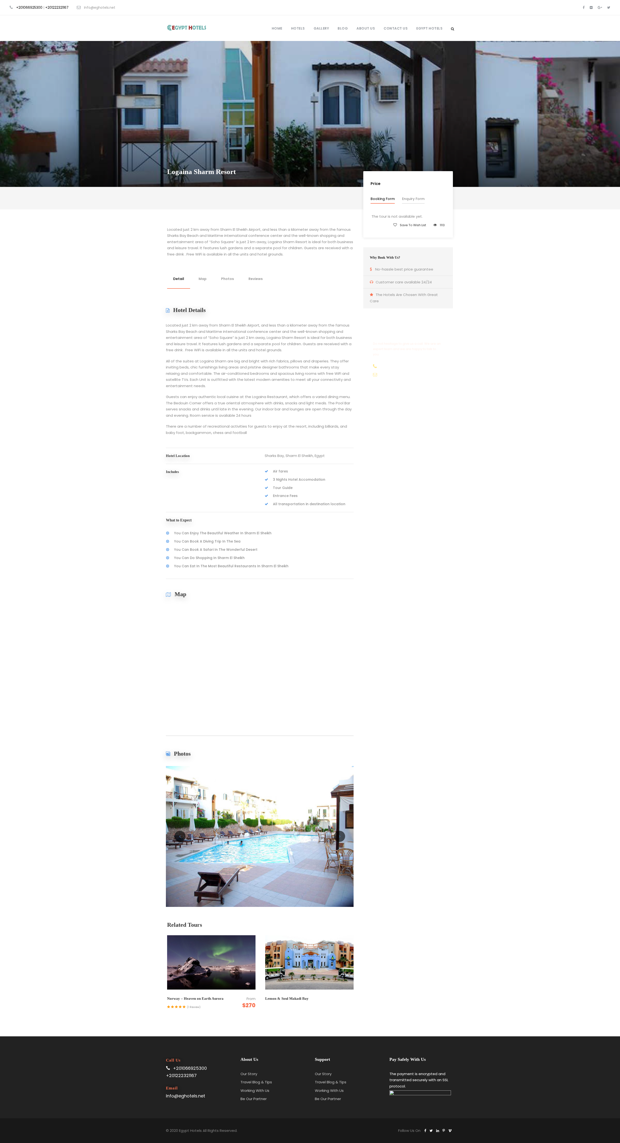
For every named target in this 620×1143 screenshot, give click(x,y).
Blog (343, 28)
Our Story (248, 1073)
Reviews (255, 278)
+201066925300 (29, 7)
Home (277, 28)
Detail (178, 278)
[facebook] (584, 7)
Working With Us (254, 1090)
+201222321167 (57, 7)
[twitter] (608, 7)
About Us (365, 28)
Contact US (396, 28)
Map (203, 278)
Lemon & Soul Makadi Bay (287, 998)
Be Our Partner (253, 1098)
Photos (227, 278)
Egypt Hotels (429, 28)
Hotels (298, 28)
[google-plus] (600, 7)
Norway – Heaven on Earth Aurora (195, 998)
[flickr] (591, 7)
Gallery (321, 28)
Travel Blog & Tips (256, 1082)
